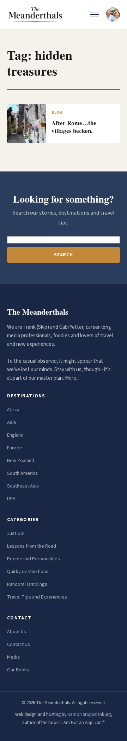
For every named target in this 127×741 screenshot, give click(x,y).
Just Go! (15, 533)
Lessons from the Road (31, 546)
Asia (11, 422)
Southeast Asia (23, 486)
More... (72, 378)
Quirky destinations (27, 571)
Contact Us (18, 644)
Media (13, 657)
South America (22, 473)
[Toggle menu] (94, 14)
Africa (13, 409)
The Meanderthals (37, 311)
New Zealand (20, 460)
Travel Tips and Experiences (37, 597)
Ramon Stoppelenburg (89, 714)
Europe (14, 447)
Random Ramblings (27, 584)
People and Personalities (33, 558)
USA (11, 498)
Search (63, 254)
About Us (16, 631)
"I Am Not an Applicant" (82, 722)
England (15, 435)
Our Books (18, 669)
